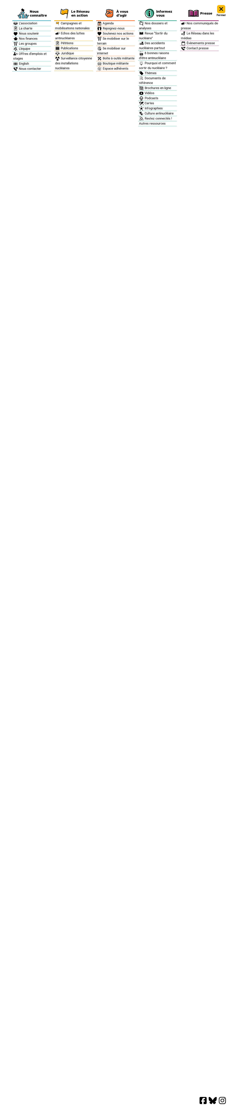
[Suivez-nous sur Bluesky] (213, 1101)
